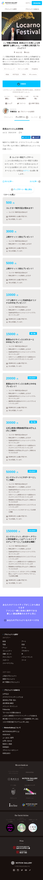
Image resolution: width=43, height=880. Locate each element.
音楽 (23, 644)
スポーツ (6, 660)
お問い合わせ (7, 741)
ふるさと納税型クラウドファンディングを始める (20, 715)
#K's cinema (33, 74)
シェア (10, 103)
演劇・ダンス (7, 654)
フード (24, 660)
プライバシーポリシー (10, 750)
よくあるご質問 (8, 737)
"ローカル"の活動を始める (12, 712)
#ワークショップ (9, 69)
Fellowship (6, 709)
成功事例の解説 (8, 703)
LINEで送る (35, 103)
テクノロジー (7, 657)
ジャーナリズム (8, 663)
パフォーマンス (27, 657)
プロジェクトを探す (11, 9)
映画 (27, 52)
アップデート (22, 117)
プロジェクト (8, 117)
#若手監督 (16, 74)
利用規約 (6, 747)
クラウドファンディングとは (13, 697)
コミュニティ (7, 651)
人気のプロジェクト (10, 676)
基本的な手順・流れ (9, 700)
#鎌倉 (7, 74)
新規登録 (38, 3)
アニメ (5, 647)
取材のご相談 (7, 744)
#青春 (24, 74)
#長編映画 (35, 69)
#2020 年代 (6, 734)
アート (24, 641)
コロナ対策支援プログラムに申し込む (16, 722)
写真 (4, 644)
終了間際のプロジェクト (11, 682)
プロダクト (25, 651)
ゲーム (24, 647)
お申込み (6, 694)
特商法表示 (6, 753)
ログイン (28, 3)
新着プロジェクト (9, 679)
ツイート (22, 103)
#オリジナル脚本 (23, 69)
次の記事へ (34, 181)
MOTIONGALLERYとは (11, 731)
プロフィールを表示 (27, 111)
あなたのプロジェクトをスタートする (23, 620)
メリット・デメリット (10, 706)
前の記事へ (9, 181)
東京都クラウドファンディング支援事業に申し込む (21, 719)
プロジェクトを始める (32, 9)
